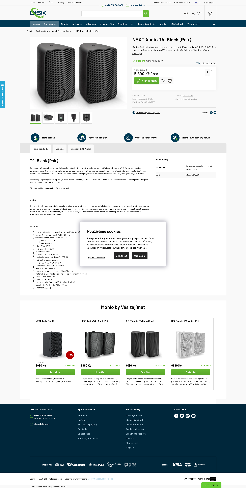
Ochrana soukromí (134, 424)
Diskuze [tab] (59, 149)
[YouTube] (193, 416)
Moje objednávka (74, 2)
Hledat (146, 13)
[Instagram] (188, 416)
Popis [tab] (35, 149)
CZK (197, 2)
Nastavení (96, 257)
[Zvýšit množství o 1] (211, 70)
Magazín (130, 447)
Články (51, 2)
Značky (61, 2)
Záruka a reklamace (135, 429)
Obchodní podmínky (135, 419)
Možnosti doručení (208, 63)
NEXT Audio (188, 95)
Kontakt (41, 2)
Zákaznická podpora (136, 433)
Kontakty (82, 415)
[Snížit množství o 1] (211, 74)
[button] (55, 377)
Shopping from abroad (88, 438)
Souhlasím (139, 255)
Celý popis (137, 53)
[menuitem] (36, 24)
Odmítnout (121, 255)
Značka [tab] (81, 149)
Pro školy (82, 429)
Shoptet (192, 478)
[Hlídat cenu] (146, 112)
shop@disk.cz (138, 5)
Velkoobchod (84, 433)
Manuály (130, 438)
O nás (32, 2)
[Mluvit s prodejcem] (215, 112)
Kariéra (81, 419)
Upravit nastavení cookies (100, 478)
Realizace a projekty (87, 424)
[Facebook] (176, 416)
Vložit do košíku (149, 80)
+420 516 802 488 (114, 5)
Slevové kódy (132, 443)
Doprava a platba (182, 2)
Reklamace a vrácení (162, 2)
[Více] (212, 23)
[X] (182, 416)
